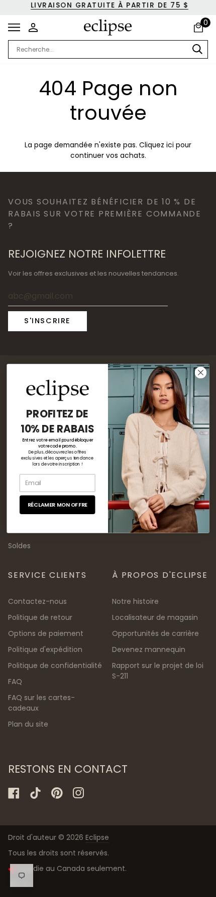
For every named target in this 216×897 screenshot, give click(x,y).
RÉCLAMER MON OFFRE (57, 504)
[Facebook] (14, 793)
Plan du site (28, 724)
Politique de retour (40, 617)
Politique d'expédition (45, 649)
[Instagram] (78, 793)
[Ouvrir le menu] (17, 27)
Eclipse (97, 837)
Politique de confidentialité (55, 665)
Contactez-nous (37, 601)
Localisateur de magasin (155, 617)
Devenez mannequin (148, 649)
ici (170, 145)
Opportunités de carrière (155, 633)
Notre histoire (135, 601)
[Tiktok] (35, 793)
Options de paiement (45, 633)
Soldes (19, 546)
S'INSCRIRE (47, 321)
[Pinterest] (57, 793)
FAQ (15, 682)
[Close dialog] (201, 373)
